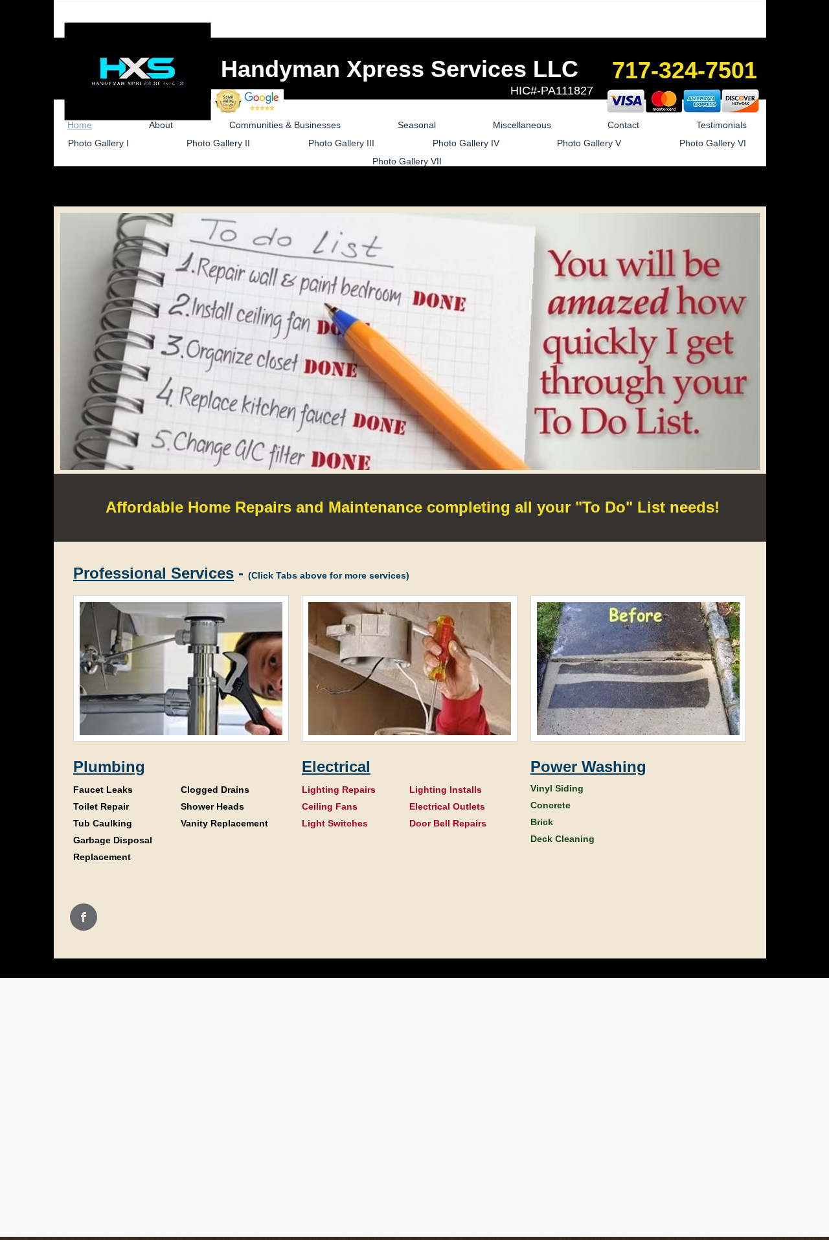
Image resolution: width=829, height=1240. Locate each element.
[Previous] (72, 374)
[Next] (748, 374)
